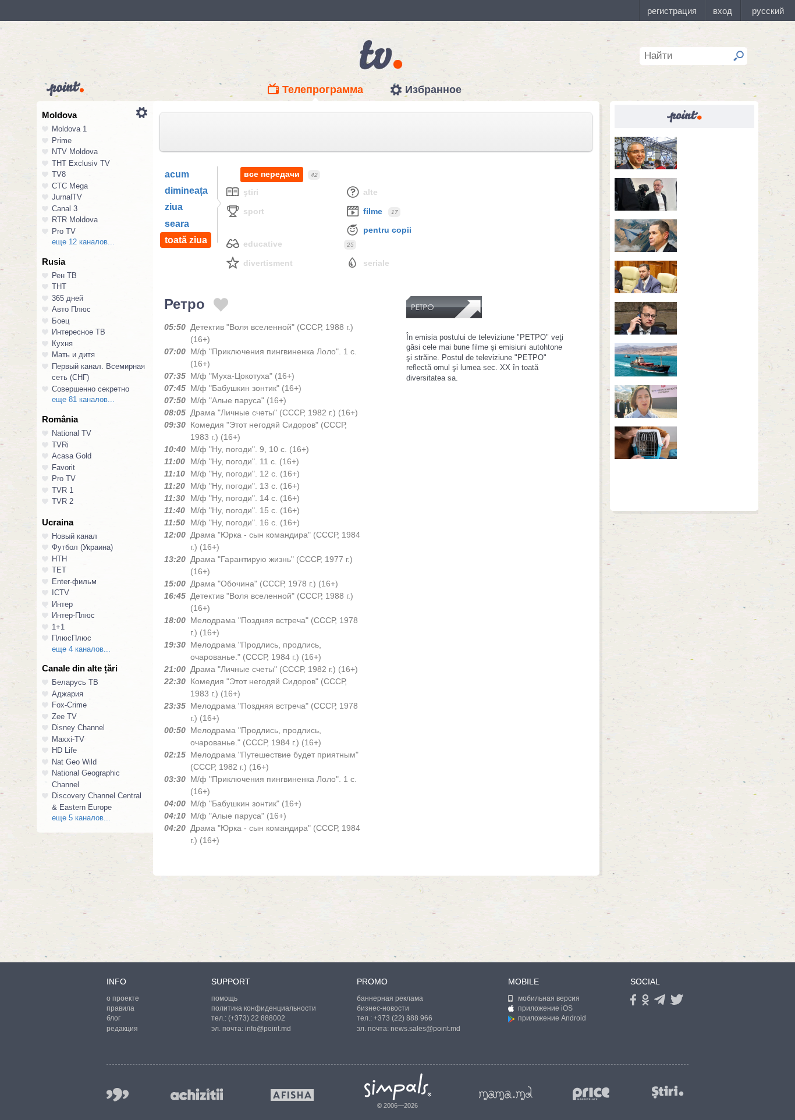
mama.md (506, 1093)
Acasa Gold (71, 455)
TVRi (60, 444)
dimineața (186, 190)
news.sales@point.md (425, 1029)
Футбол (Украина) (82, 547)
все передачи (272, 174)
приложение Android (552, 1018)
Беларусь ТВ (75, 682)
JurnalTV (67, 197)
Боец (60, 321)
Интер (62, 604)
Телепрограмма (322, 89)
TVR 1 (62, 490)
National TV (71, 433)
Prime (62, 140)
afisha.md (292, 1095)
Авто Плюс (71, 309)
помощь (224, 998)
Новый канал (74, 536)
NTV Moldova (75, 151)
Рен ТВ (64, 275)
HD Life (64, 750)
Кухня (62, 343)
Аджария (67, 693)
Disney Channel (78, 727)
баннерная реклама (390, 998)
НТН (59, 558)
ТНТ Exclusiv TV (81, 163)
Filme (372, 211)
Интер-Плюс (73, 615)
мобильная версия (549, 998)
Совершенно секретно (90, 389)
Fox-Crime (69, 705)
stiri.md (667, 1092)
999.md (118, 1094)
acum (177, 174)
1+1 (58, 627)
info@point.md (268, 1029)
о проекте (123, 998)
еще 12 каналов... (83, 241)
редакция (122, 1029)
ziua (174, 207)
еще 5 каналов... (81, 817)
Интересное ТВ (78, 332)
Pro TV (64, 231)
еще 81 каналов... (83, 399)
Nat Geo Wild (74, 762)
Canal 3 (64, 208)
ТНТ (59, 286)
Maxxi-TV (68, 739)
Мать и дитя (73, 354)
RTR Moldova (75, 219)
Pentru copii (387, 229)
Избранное (433, 89)
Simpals (397, 1086)
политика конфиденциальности (263, 1008)
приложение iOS (545, 1008)
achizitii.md (196, 1094)
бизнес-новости (383, 1008)
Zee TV (64, 716)
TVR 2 (62, 501)
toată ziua (186, 240)
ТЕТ (59, 570)
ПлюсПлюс (71, 638)
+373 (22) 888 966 (403, 1018)
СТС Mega (70, 186)
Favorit (63, 467)
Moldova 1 (69, 129)
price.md (591, 1094)
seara (177, 224)
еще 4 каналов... (81, 649)
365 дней (67, 298)
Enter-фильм (74, 581)
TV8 (59, 174)
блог (113, 1018)
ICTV (60, 592)
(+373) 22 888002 (256, 1018)
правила (120, 1008)
